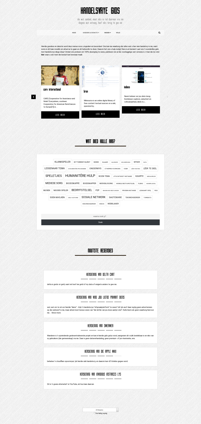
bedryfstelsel (82, 190)
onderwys (95, 168)
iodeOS (87, 87)
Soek (100, 222)
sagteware (115, 197)
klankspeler (62, 162)
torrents (147, 197)
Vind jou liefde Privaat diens (109, 297)
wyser (137, 162)
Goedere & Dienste (90, 33)
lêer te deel (150, 168)
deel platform (73, 197)
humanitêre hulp (80, 176)
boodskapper (89, 183)
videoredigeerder (89, 204)
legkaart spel (145, 190)
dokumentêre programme (77, 169)
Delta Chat (109, 274)
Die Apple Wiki (108, 351)
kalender (114, 162)
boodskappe (73, 183)
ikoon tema (104, 176)
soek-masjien (57, 197)
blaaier (105, 162)
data (145, 162)
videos (101, 204)
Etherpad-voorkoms (112, 169)
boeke (96, 162)
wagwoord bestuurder (111, 190)
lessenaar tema (54, 168)
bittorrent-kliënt (82, 162)
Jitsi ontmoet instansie (122, 176)
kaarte (139, 176)
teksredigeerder (132, 197)
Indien (106, 33)
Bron (46, 91)
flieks (140, 183)
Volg (118, 33)
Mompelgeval (151, 183)
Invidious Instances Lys (108, 374)
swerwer (108, 326)
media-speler (151, 176)
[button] (33, 97)
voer (126, 169)
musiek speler (61, 190)
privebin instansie (129, 190)
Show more (56, 313)
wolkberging (125, 162)
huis (74, 33)
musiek (46, 190)
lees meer (60, 114)
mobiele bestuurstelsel (125, 183)
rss (156, 190)
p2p (97, 190)
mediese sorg (54, 183)
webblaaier (113, 204)
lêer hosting (135, 169)
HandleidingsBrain (132, 87)
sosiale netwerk (94, 197)
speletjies (53, 176)
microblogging (106, 183)
